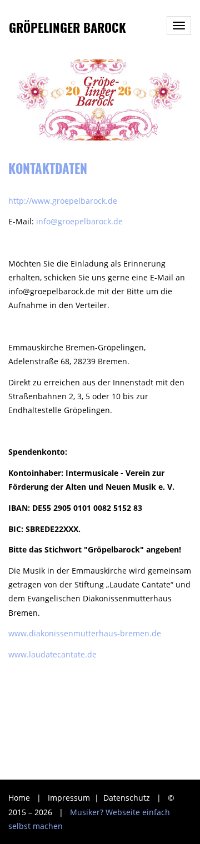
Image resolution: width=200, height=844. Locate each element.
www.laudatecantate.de (52, 654)
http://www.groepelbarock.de (62, 200)
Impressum (70, 797)
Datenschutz (127, 797)
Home (19, 797)
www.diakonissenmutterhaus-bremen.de (84, 633)
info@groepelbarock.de (78, 221)
